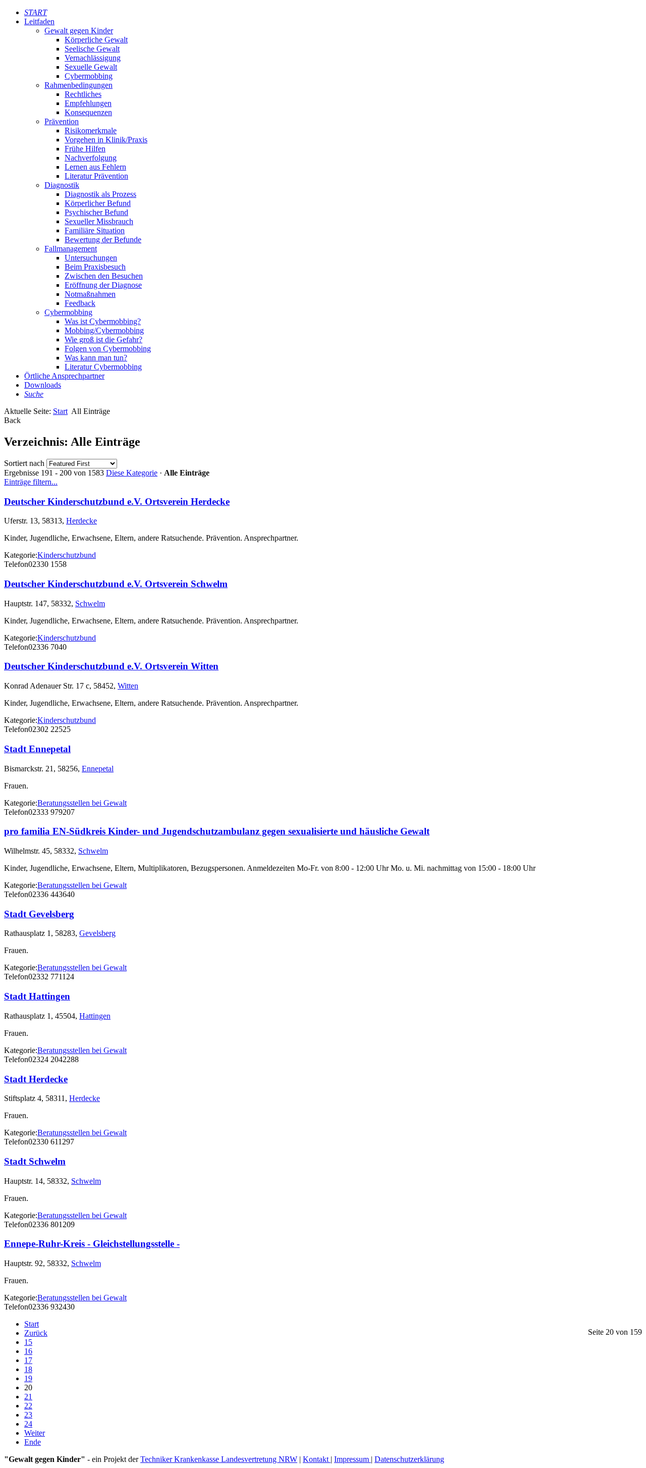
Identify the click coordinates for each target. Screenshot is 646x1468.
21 (28, 1396)
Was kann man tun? (96, 357)
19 (28, 1378)
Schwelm (90, 603)
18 (28, 1369)
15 (28, 1342)
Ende (32, 1442)
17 (28, 1360)
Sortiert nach (24, 463)
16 (28, 1351)
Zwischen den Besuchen (104, 276)
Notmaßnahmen (90, 294)
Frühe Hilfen (85, 148)
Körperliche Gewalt (96, 39)
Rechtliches (83, 94)
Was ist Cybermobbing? (103, 321)
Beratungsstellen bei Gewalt (82, 803)
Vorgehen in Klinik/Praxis (106, 139)
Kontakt (317, 1459)
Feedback (80, 303)
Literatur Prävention (96, 176)
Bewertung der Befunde (103, 239)
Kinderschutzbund (66, 555)
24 (28, 1424)
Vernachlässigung (93, 58)
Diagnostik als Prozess (100, 194)
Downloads (42, 385)
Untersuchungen (91, 257)
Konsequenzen (88, 112)
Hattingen (95, 1016)
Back (12, 420)
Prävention (61, 121)
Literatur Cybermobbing (103, 366)
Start (60, 411)
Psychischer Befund (96, 212)
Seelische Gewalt (92, 48)
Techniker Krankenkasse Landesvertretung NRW (218, 1459)
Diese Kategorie (131, 472)
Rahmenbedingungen (78, 85)
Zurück (35, 1333)
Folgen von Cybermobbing (108, 348)
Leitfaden (39, 21)
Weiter (34, 1433)
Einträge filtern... (31, 482)
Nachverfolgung (91, 157)
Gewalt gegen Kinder (78, 30)
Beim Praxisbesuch (95, 267)
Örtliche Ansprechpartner (64, 376)
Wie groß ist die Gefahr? (103, 339)
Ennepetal (98, 768)
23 (28, 1414)
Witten (128, 685)
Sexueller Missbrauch (99, 221)
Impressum (352, 1459)
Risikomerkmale (91, 130)
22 (28, 1405)
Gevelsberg (97, 933)
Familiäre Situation (95, 230)
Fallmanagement (70, 248)
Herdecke (81, 520)
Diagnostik (61, 185)
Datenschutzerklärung (409, 1459)
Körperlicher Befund (98, 203)
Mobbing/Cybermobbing (104, 330)
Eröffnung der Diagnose (103, 285)
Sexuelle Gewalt (91, 67)
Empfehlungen (88, 103)
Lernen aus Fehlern (95, 167)
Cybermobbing (89, 76)
